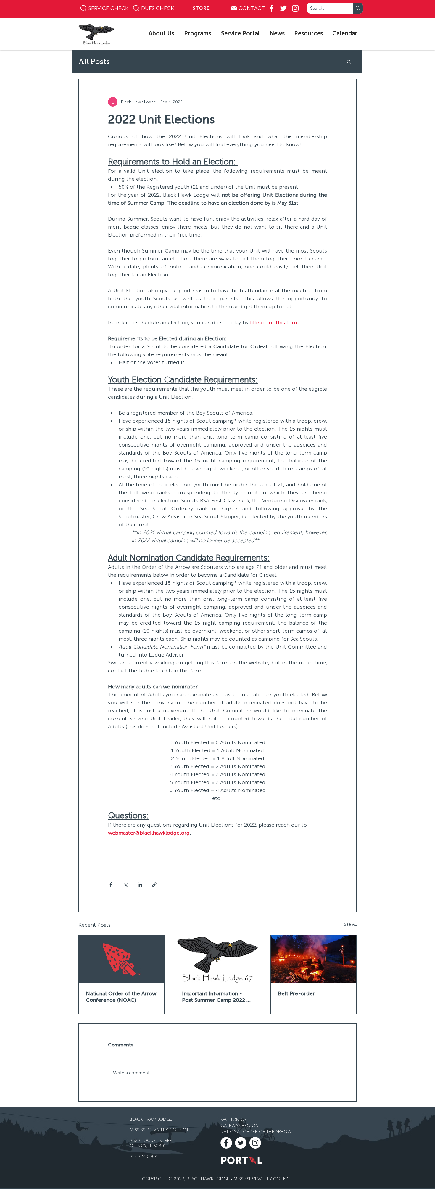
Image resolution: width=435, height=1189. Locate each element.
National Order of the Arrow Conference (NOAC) (121, 996)
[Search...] (358, 8)
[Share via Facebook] (111, 884)
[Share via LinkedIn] (140, 884)
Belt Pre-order (296, 993)
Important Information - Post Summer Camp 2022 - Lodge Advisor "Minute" (215, 996)
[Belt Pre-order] (313, 959)
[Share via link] (154, 884)
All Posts (94, 61)
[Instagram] (295, 8)
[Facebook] (271, 8)
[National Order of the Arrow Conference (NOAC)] (121, 959)
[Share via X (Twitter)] (125, 884)
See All (350, 924)
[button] (162, 33)
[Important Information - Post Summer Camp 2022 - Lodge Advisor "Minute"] (217, 959)
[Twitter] (283, 8)
